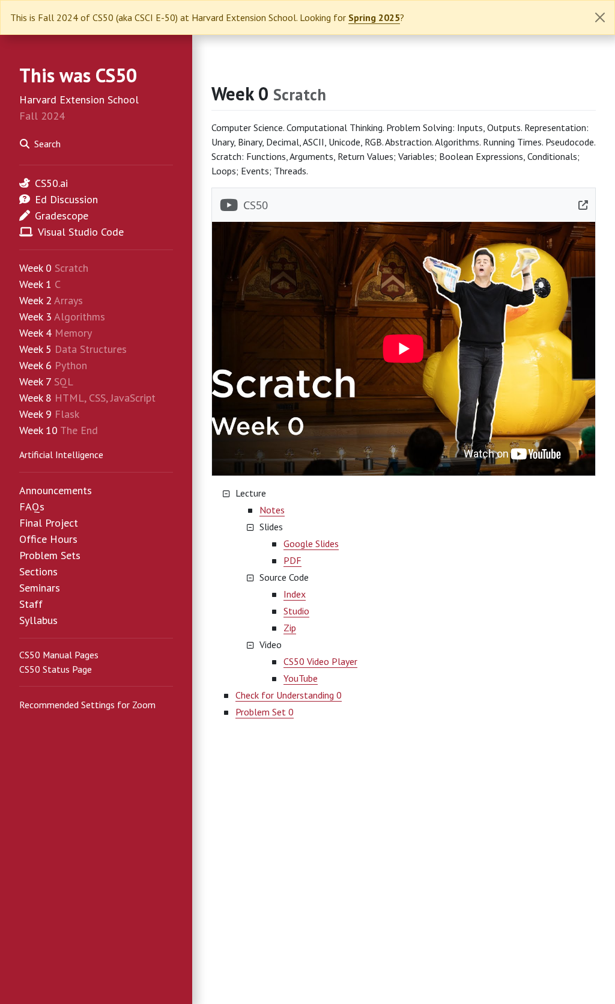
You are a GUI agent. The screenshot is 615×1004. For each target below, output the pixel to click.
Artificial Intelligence (61, 454)
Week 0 (35, 268)
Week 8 (35, 398)
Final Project (48, 523)
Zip (289, 628)
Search (47, 144)
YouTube (300, 678)
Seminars (39, 588)
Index (294, 594)
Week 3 (35, 316)
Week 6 (35, 365)
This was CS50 (78, 75)
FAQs (31, 506)
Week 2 (35, 300)
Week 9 (35, 414)
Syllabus (38, 620)
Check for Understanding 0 (288, 695)
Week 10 (38, 430)
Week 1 (35, 284)
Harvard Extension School (79, 99)
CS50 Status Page (55, 669)
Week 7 (35, 381)
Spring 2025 (374, 17)
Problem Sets (49, 555)
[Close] (600, 17)
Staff (31, 604)
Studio (296, 611)
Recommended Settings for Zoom (87, 705)
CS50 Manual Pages (58, 655)
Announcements (55, 490)
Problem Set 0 (264, 712)
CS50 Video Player (320, 661)
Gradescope (61, 215)
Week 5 (35, 349)
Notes (272, 510)
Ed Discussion (66, 199)
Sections (38, 571)
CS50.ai (51, 183)
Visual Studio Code (81, 232)
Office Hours (48, 539)
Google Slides (311, 543)
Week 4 (35, 333)
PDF (292, 560)
